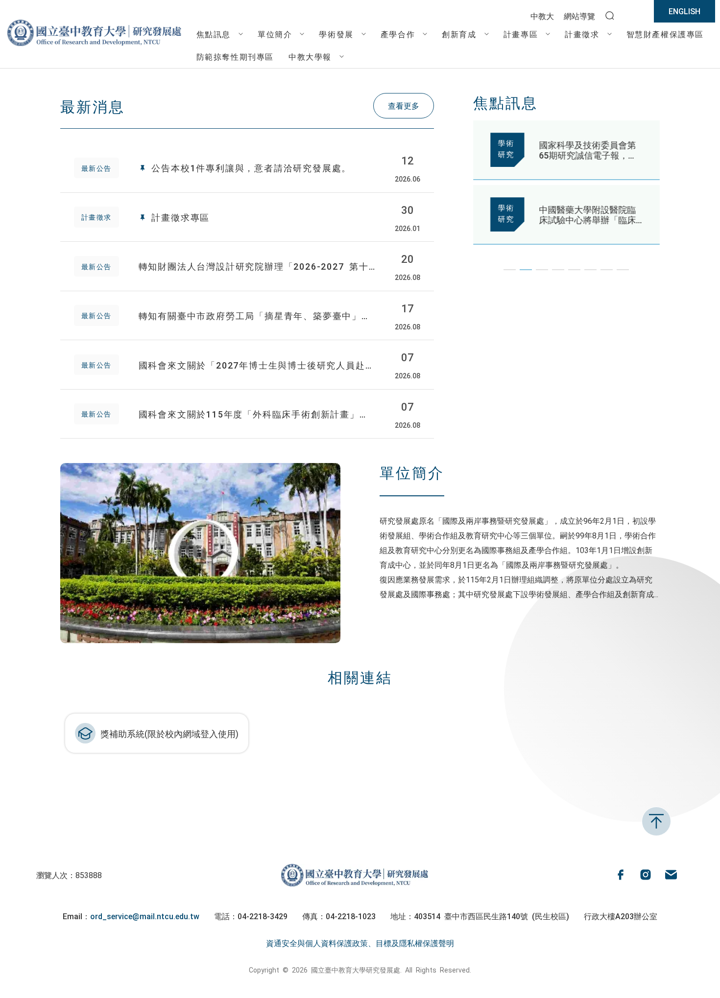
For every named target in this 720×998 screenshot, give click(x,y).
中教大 (542, 16)
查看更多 (403, 105)
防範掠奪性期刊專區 (235, 56)
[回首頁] (94, 45)
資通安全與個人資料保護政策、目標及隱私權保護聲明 (360, 943)
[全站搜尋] (610, 16)
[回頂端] (656, 821)
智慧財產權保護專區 (665, 34)
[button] (510, 269)
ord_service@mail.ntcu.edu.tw (144, 916)
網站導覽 (579, 16)
